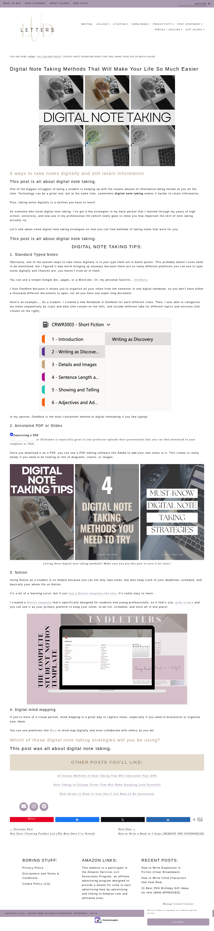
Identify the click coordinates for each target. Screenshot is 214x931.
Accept (178, 922)
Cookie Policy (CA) (36, 883)
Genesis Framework (60, 913)
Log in (93, 913)
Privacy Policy (33, 867)
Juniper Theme (35, 913)
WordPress (80, 913)
